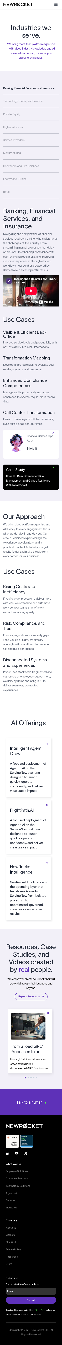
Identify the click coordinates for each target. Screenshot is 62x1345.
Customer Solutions (17, 1178)
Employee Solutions (17, 1171)
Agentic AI (12, 1193)
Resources (12, 1256)
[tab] (31, 88)
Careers (10, 1235)
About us (11, 1227)
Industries (11, 1207)
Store (9, 1264)
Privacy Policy (13, 1249)
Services (10, 1200)
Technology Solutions (18, 1186)
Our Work (11, 1242)
